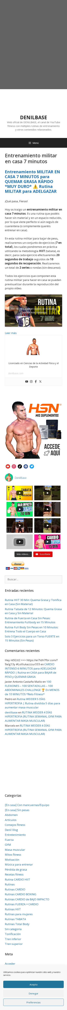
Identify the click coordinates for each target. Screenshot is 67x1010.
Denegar (33, 993)
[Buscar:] (33, 579)
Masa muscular (15, 850)
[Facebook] (35, 381)
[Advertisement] (33, 52)
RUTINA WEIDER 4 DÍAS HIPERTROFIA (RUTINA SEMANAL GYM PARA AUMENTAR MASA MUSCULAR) (33, 716)
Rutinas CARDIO (15, 889)
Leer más (11, 333)
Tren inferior (13, 939)
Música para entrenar (19, 864)
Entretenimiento (15, 835)
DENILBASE (33, 117)
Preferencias (33, 1002)
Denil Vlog (11, 830)
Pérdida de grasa (16, 869)
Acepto (34, 984)
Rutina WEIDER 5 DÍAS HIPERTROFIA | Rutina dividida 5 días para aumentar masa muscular (32, 703)
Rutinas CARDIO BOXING (20, 894)
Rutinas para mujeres (19, 914)
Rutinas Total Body (17, 924)
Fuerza (9, 840)
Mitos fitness (13, 854)
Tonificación (13, 934)
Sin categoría (13, 929)
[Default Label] (8, 466)
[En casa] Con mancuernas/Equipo (27, 805)
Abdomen (11, 815)
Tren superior (14, 944)
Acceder (10, 963)
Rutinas (10, 884)
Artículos (10, 820)
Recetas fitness (14, 874)
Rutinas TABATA (15, 919)
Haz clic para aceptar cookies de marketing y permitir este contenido (33, 310)
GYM (8, 844)
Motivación (12, 859)
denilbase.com (15, 373)
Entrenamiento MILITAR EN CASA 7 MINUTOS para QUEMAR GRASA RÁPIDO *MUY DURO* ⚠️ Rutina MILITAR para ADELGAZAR (32, 181)
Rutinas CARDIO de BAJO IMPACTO (27, 899)
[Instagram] (31, 381)
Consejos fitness (15, 825)
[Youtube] (26, 381)
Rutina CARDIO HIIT (17, 879)
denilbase (11, 712)
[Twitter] (40, 381)
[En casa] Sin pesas (17, 810)
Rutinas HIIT (13, 909)
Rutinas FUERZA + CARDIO (21, 904)
